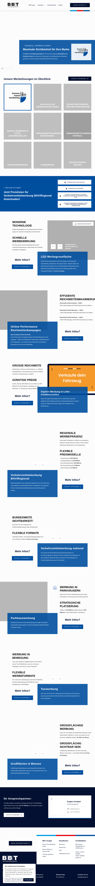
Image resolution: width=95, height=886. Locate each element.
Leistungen (40, 5)
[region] (19, 873)
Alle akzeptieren (28, 879)
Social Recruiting (51, 5)
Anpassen (8, 879)
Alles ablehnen (17, 879)
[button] (53, 246)
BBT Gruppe (32, 5)
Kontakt (60, 5)
